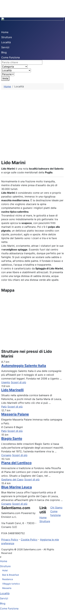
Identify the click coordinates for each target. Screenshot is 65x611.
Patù (4, 406)
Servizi (5, 47)
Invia (5, 78)
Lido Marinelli (12, 390)
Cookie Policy (29, 539)
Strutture (6, 37)
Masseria (6, 588)
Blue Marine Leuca (16, 487)
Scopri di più (18, 382)
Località (6, 42)
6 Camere (7, 427)
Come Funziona (10, 57)
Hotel (5, 570)
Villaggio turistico (11, 583)
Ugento (5, 382)
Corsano (6, 455)
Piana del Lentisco (16, 463)
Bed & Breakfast (10, 574)
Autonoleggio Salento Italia (23, 366)
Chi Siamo (56, 507)
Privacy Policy (9, 539)
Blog (4, 52)
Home (4, 32)
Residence (7, 579)
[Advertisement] (32, 123)
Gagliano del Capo (12, 479)
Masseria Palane (15, 414)
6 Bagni (18, 427)
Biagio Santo (11, 438)
